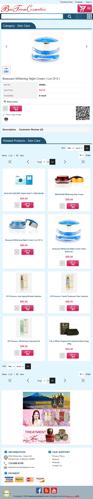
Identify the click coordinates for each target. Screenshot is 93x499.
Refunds (56, 462)
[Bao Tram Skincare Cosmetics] (23, 12)
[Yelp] (46, 493)
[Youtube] (54, 493)
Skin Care (23, 25)
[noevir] (46, 426)
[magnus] (46, 408)
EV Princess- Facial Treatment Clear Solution (69, 296)
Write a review (12, 102)
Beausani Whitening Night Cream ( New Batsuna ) (69, 250)
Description (9, 129)
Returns (55, 459)
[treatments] (46, 443)
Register (79, 2)
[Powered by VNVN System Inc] (72, 496)
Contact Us (57, 466)
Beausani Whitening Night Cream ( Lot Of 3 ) (24, 240)
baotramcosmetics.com (39, 496)
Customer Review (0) (31, 129)
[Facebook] (39, 493)
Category (9, 25)
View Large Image (13, 115)
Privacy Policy (58, 456)
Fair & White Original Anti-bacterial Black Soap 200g (69, 342)
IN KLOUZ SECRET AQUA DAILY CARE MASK (24, 193)
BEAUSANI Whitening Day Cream (69, 194)
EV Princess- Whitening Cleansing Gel (24, 341)
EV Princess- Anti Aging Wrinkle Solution (24, 296)
